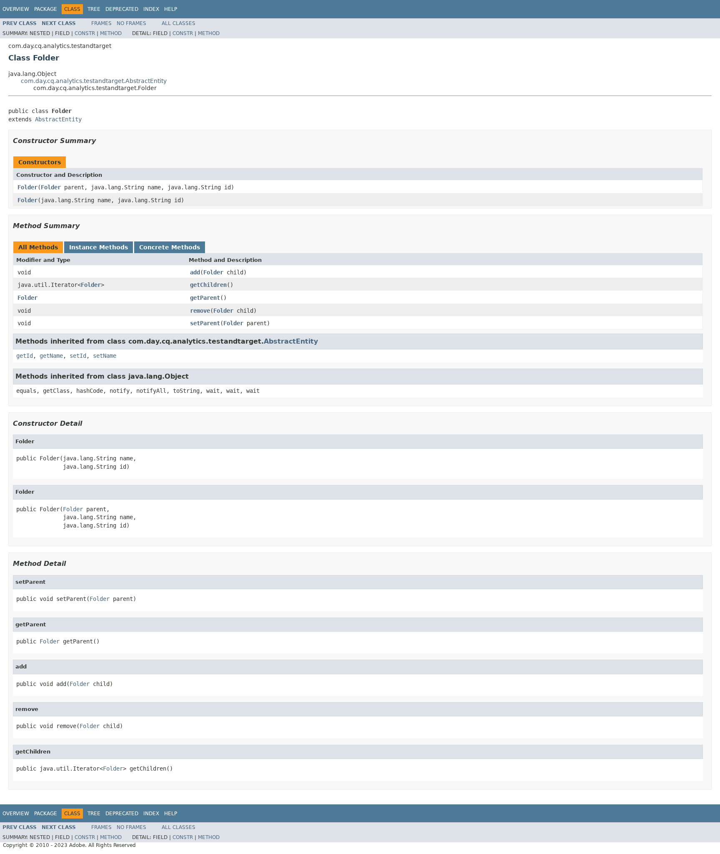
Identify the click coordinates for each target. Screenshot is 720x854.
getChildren (208, 284)
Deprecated (121, 9)
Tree (94, 9)
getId (24, 355)
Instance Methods (98, 247)
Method (111, 33)
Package (45, 9)
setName (104, 355)
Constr (85, 33)
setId (78, 355)
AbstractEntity (58, 119)
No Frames (131, 23)
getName (51, 355)
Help (170, 9)
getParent (205, 297)
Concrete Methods (169, 247)
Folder (28, 187)
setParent (205, 323)
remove (200, 310)
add (195, 272)
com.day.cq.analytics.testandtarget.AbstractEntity (94, 81)
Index (151, 9)
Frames (101, 23)
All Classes (178, 23)
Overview (15, 9)
